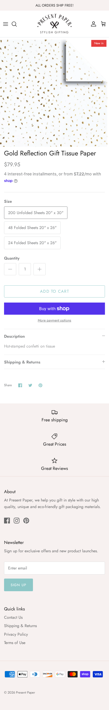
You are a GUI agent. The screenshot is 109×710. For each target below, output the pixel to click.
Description (14, 336)
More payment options (54, 320)
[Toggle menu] (5, 24)
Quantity (12, 258)
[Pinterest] (26, 520)
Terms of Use (14, 643)
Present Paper (25, 692)
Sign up (18, 584)
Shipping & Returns (22, 362)
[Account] (92, 24)
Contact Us (13, 617)
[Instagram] (17, 520)
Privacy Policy (16, 634)
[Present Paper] (54, 24)
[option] (54, 92)
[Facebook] (7, 520)
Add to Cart (54, 291)
